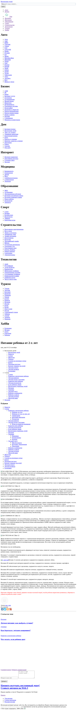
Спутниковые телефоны (12, 274)
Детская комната (13, 378)
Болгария (7, 292)
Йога (6, 176)
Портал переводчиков (11, 113)
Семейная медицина (11, 178)
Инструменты (9, 238)
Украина (7, 317)
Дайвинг (7, 218)
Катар (6, 305)
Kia (6, 54)
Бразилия (7, 293)
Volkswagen (8, 75)
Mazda (7, 56)
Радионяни (11, 371)
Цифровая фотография (12, 276)
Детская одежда (13, 367)
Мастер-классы (17, 443)
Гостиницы (8, 98)
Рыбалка (7, 335)
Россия (7, 310)
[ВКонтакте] (2, 609)
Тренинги (8, 202)
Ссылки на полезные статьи (17, 361)
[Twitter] (5, 609)
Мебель (7, 243)
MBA (6, 190)
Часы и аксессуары (11, 279)
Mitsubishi (8, 59)
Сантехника (8, 253)
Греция (7, 297)
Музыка (7, 330)
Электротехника (10, 255)
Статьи (10, 356)
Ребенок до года (17, 412)
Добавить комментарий (18, 670)
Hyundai (7, 53)
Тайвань (7, 314)
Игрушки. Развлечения (19, 444)
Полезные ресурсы (14, 364)
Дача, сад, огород (10, 132)
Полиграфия (8, 108)
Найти (3, 6)
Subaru (7, 70)
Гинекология (9, 173)
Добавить (4, 681)
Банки (6, 94)
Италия (7, 304)
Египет (7, 298)
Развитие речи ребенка (15, 381)
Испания (7, 302)
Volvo (6, 76)
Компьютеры (9, 269)
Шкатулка (11, 357)
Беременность (9, 171)
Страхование (9, 118)
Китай (7, 307)
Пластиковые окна (10, 248)
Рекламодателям (10, 702)
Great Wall (8, 49)
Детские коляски (13, 369)
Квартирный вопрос (11, 136)
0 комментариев (6, 670)
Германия (8, 295)
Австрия (7, 290)
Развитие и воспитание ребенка (18, 376)
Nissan (7, 61)
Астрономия (8, 192)
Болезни (14, 439)
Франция (7, 319)
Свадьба (7, 146)
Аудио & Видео (9, 267)
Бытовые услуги (10, 96)
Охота (6, 331)
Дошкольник (16, 415)
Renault (7, 66)
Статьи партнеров (10, 700)
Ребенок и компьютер (15, 393)
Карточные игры (10, 220)
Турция (7, 315)
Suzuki (7, 71)
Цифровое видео (10, 277)
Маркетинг (8, 103)
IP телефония (9, 266)
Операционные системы (12, 272)
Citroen (7, 46)
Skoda (6, 68)
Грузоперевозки (10, 99)
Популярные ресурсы (11, 158)
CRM (6, 91)
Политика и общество (12, 109)
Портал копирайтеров (11, 111)
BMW (6, 43)
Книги (10, 362)
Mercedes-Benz (9, 58)
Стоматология (9, 179)
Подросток (15, 419)
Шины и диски (9, 82)
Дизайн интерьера (10, 236)
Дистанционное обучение (13, 194)
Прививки (15, 436)
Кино (6, 137)
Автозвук (8, 78)
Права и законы (10, 115)
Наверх (3, 695)
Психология (8, 201)
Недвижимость (9, 104)
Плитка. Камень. (10, 250)
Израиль (7, 300)
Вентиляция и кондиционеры (14, 229)
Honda (7, 51)
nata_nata (8, 605)
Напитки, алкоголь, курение (14, 141)
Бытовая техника (10, 129)
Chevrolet (7, 44)
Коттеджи (8, 239)
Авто (6, 39)
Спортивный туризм (11, 312)
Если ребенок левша (14, 384)
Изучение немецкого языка (13, 197)
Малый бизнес (9, 101)
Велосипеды (8, 217)
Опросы (10, 359)
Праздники (8, 142)
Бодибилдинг (9, 215)
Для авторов (8, 698)
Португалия (8, 309)
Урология (8, 181)
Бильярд (7, 213)
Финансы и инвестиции (12, 120)
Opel (6, 63)
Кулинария (8, 328)
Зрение (7, 174)
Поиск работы (9, 199)
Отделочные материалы (12, 244)
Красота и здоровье (11, 139)
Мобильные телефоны (12, 271)
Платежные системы (11, 106)
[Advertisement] (38, 655)
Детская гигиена (13, 396)
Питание (11, 388)
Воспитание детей (6, 1)
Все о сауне (8, 231)
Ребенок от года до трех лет (21, 414)
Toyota (7, 73)
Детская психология (14, 383)
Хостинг (7, 162)
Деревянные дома (10, 234)
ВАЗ (6, 80)
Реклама (7, 116)
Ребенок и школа (13, 395)
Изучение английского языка (14, 195)
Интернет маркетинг (11, 157)
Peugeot (7, 65)
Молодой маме (13, 398)
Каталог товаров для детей (16, 366)
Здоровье (11, 389)
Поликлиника (16, 437)
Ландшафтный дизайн (12, 241)
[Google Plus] (10, 609)
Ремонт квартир (10, 251)
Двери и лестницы (10, 233)
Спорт (7, 211)
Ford (6, 48)
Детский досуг (13, 391)
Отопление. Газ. (10, 246)
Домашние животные (11, 134)
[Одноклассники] (8, 609)
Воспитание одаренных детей (17, 386)
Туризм (7, 288)
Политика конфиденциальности (11, 707)
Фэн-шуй (7, 147)
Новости (11, 354)
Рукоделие (8, 333)
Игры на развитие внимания (21, 424)
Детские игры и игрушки (16, 379)
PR (5, 92)
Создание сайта (9, 160)
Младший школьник (18, 417)
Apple (6, 264)
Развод (7, 144)
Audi (6, 41)
